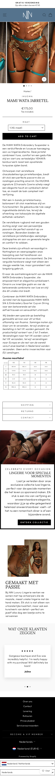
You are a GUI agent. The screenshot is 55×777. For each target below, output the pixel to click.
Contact (27, 417)
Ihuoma (27, 96)
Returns (27, 411)
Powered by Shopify (27, 756)
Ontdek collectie (34, 522)
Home (27, 91)
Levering (27, 711)
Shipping (27, 405)
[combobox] (27, 764)
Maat (26, 122)
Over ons (27, 701)
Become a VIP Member (26, 734)
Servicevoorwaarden (27, 725)
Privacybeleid (27, 720)
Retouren (27, 716)
